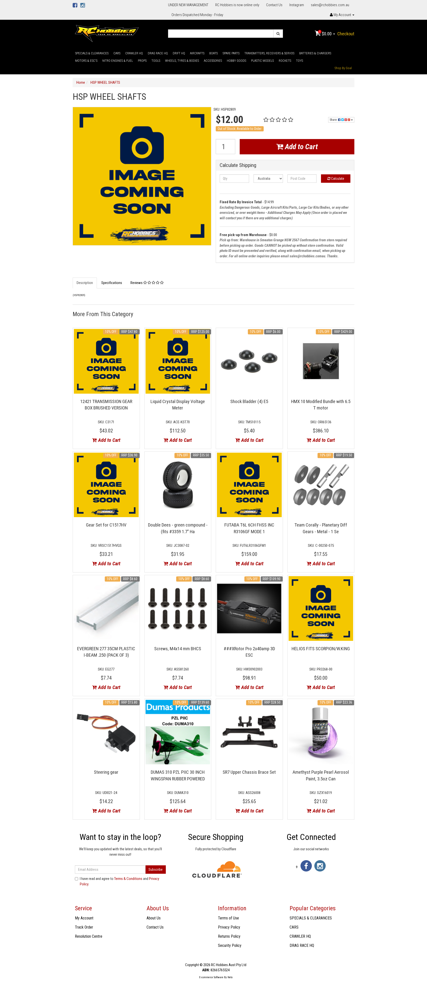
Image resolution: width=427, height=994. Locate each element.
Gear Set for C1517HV (106, 525)
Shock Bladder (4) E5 (249, 401)
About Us (154, 918)
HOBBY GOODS (236, 60)
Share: (334, 120)
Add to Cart (300, 146)
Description (85, 283)
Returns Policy (229, 936)
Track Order (84, 927)
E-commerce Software (211, 977)
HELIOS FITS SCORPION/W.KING (321, 648)
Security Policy (229, 945)
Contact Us (274, 5)
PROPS (142, 60)
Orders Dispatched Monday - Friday (197, 15)
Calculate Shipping (238, 165)
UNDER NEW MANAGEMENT (188, 5)
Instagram (296, 5)
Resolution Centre (88, 936)
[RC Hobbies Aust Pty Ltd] (107, 33)
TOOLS (155, 60)
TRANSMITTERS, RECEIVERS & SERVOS (269, 53)
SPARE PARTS (231, 53)
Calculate (337, 179)
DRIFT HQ (179, 53)
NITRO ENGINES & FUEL (117, 60)
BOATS (213, 53)
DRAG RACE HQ (158, 53)
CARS (116, 53)
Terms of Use (228, 918)
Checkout (345, 33)
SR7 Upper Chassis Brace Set (249, 772)
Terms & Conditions (128, 878)
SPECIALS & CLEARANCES (91, 53)
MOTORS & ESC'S (86, 60)
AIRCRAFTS (197, 53)
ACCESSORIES (213, 60)
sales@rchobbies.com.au (330, 5)
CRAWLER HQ (134, 53)
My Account (84, 918)
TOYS (299, 60)
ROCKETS (285, 60)
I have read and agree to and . (119, 881)
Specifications (111, 283)
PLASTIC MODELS (262, 60)
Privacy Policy (229, 927)
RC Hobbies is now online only (237, 5)
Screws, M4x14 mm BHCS (177, 648)
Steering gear (106, 772)
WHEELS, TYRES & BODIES (182, 60)
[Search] (278, 33)
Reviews (136, 283)
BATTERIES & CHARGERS (315, 53)
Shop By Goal (343, 68)
